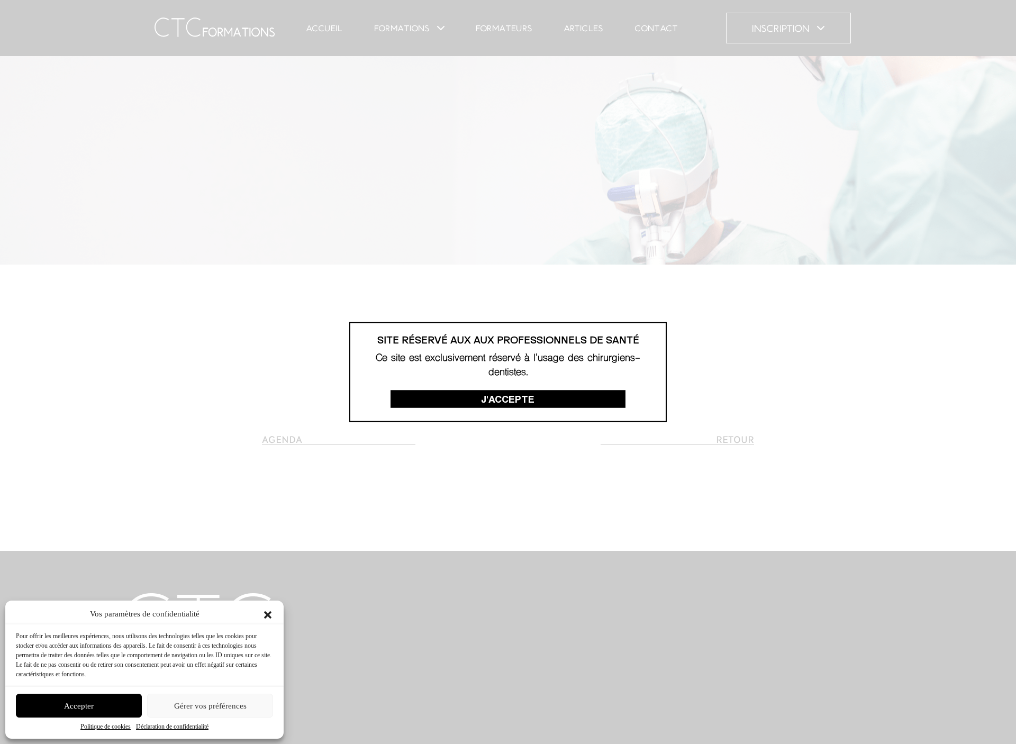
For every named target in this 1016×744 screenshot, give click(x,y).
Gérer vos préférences (210, 706)
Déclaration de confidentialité (172, 726)
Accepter (79, 706)
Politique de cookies (105, 726)
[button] (267, 614)
